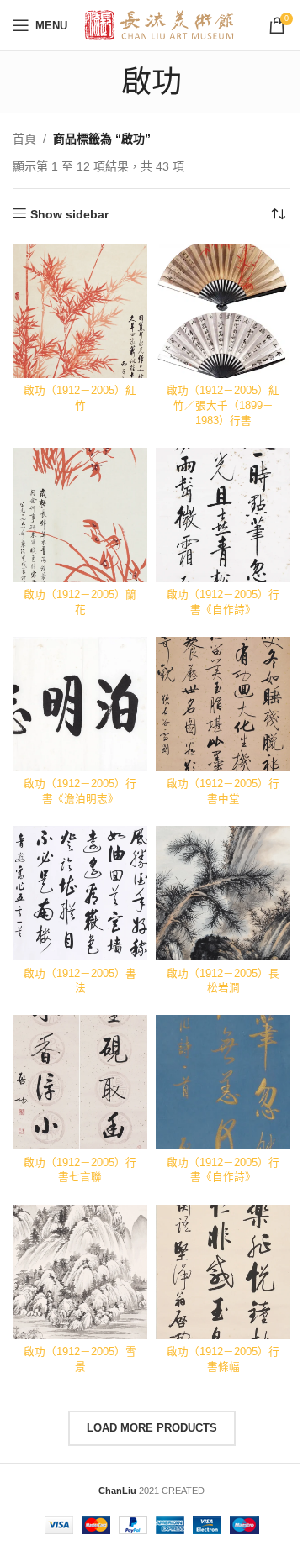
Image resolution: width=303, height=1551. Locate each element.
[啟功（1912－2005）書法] (80, 893)
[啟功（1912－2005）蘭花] (80, 515)
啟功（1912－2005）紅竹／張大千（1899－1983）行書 (223, 405)
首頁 (24, 138)
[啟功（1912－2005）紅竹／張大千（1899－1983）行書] (223, 311)
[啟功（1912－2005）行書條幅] (223, 1272)
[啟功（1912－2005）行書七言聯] (80, 1082)
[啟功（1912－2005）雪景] (80, 1272)
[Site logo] (159, 24)
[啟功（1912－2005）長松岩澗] (223, 893)
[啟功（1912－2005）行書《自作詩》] (223, 515)
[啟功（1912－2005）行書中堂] (223, 704)
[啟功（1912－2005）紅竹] (80, 311)
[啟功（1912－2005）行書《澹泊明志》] (80, 704)
